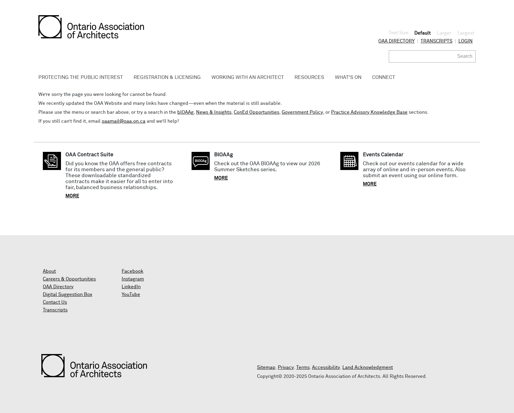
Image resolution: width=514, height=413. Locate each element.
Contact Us (55, 302)
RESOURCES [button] (309, 77)
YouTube (131, 294)
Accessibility (326, 367)
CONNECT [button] (383, 77)
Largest (465, 33)
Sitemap (266, 367)
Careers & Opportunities (69, 279)
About (49, 271)
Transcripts (436, 41)
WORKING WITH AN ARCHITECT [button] (247, 77)
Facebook (132, 271)
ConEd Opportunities (256, 112)
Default (422, 33)
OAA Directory (396, 41)
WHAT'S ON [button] (348, 77)
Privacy (286, 367)
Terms (303, 367)
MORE (72, 196)
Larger (444, 33)
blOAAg (185, 112)
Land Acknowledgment (367, 367)
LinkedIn (131, 286)
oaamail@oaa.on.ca (123, 121)
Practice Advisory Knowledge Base (369, 112)
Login (465, 41)
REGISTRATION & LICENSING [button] (167, 77)
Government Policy (302, 112)
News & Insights (213, 112)
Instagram (133, 279)
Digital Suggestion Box (67, 294)
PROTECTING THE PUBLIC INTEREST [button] (80, 77)
